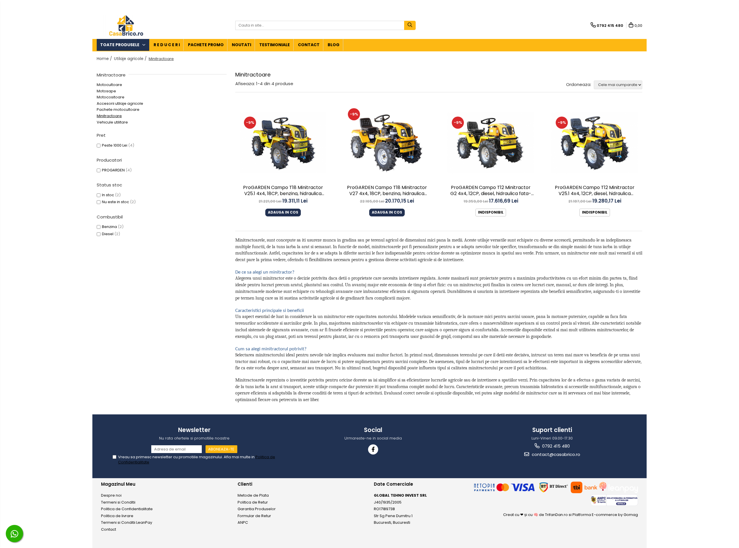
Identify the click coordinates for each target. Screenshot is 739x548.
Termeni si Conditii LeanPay (126, 522)
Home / (105, 58)
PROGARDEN (113, 170)
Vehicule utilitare (112, 122)
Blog (333, 45)
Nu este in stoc (115, 202)
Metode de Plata (253, 495)
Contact (309, 45)
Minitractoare (109, 116)
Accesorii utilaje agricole (120, 103)
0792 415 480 (555, 446)
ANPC (243, 522)
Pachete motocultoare (118, 109)
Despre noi (111, 495)
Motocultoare (109, 84)
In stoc (108, 195)
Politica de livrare (117, 516)
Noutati (241, 45)
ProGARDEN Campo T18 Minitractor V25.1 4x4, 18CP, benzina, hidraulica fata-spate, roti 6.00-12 (283, 191)
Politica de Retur (253, 502)
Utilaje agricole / (131, 58)
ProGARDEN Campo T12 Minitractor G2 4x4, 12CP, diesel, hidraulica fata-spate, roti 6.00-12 (490, 191)
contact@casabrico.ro (555, 454)
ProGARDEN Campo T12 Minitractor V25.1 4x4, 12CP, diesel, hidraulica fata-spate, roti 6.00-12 (595, 191)
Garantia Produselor (257, 509)
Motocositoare (110, 97)
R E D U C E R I (167, 45)
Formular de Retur (254, 516)
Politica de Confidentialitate (127, 509)
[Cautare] (410, 25)
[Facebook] (373, 449)
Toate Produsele (120, 45)
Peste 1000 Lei (114, 145)
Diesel (107, 234)
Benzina (109, 226)
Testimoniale (274, 45)
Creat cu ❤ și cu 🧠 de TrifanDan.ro (536, 514)
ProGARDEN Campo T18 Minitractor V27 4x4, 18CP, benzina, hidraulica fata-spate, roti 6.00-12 (387, 191)
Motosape (106, 91)
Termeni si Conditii (118, 502)
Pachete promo (206, 45)
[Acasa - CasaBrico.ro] (125, 25)
